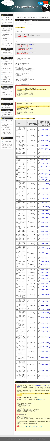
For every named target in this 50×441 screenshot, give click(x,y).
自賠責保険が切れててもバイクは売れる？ (7, 66)
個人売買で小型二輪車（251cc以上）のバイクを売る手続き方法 (7, 95)
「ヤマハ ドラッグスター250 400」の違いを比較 (7, 127)
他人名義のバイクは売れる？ (7, 72)
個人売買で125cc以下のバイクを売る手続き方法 (7, 89)
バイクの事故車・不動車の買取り (7, 23)
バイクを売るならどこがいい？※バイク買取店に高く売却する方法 (27, 439)
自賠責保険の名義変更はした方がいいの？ (7, 64)
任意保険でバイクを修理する (7, 28)
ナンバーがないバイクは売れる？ (7, 70)
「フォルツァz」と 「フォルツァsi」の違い (7, 122)
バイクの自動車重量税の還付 (7, 107)
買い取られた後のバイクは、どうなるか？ (7, 77)
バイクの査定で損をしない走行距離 (7, 35)
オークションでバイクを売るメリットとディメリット (7, 17)
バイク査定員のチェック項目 (7, 20)
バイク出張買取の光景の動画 (7, 45)
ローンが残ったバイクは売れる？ (7, 61)
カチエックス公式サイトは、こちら (31, 426)
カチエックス (40, 399)
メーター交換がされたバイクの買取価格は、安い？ (7, 79)
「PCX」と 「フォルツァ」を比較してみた (7, 125)
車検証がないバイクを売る (6, 68)
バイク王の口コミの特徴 (6, 100)
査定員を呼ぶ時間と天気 (6, 52)
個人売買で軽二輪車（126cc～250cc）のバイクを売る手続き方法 (7, 92)
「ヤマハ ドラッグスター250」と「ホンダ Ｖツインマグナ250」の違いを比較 (7, 130)
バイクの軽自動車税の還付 (6, 105)
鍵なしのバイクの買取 (6, 81)
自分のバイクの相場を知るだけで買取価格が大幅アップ (7, 30)
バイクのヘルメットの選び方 (7, 120)
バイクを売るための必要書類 (7, 19)
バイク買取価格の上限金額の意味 (7, 32)
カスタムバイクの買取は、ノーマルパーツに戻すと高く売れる (7, 41)
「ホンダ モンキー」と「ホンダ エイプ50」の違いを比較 (7, 133)
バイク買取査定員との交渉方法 (7, 54)
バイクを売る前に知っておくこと (7, 44)
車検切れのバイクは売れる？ (7, 59)
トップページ (17, 13)
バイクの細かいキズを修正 (6, 38)
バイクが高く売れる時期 (6, 50)
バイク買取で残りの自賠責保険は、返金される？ (7, 74)
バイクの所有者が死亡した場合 (7, 115)
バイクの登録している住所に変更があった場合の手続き (7, 113)
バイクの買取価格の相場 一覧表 (24, 13)
